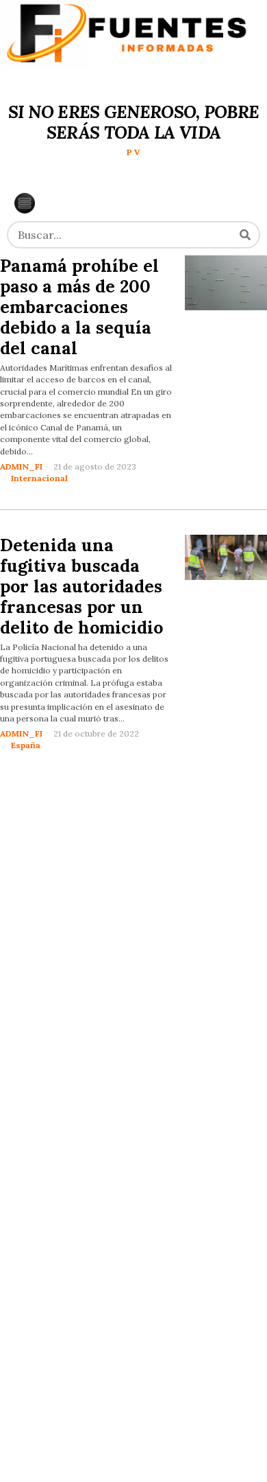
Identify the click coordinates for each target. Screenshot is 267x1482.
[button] (245, 235)
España (25, 745)
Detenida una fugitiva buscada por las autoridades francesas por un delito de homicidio (81, 586)
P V (133, 152)
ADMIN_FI (21, 466)
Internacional (39, 478)
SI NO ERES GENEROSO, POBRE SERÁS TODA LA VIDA (133, 122)
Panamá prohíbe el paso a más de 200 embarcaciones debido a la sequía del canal (79, 306)
